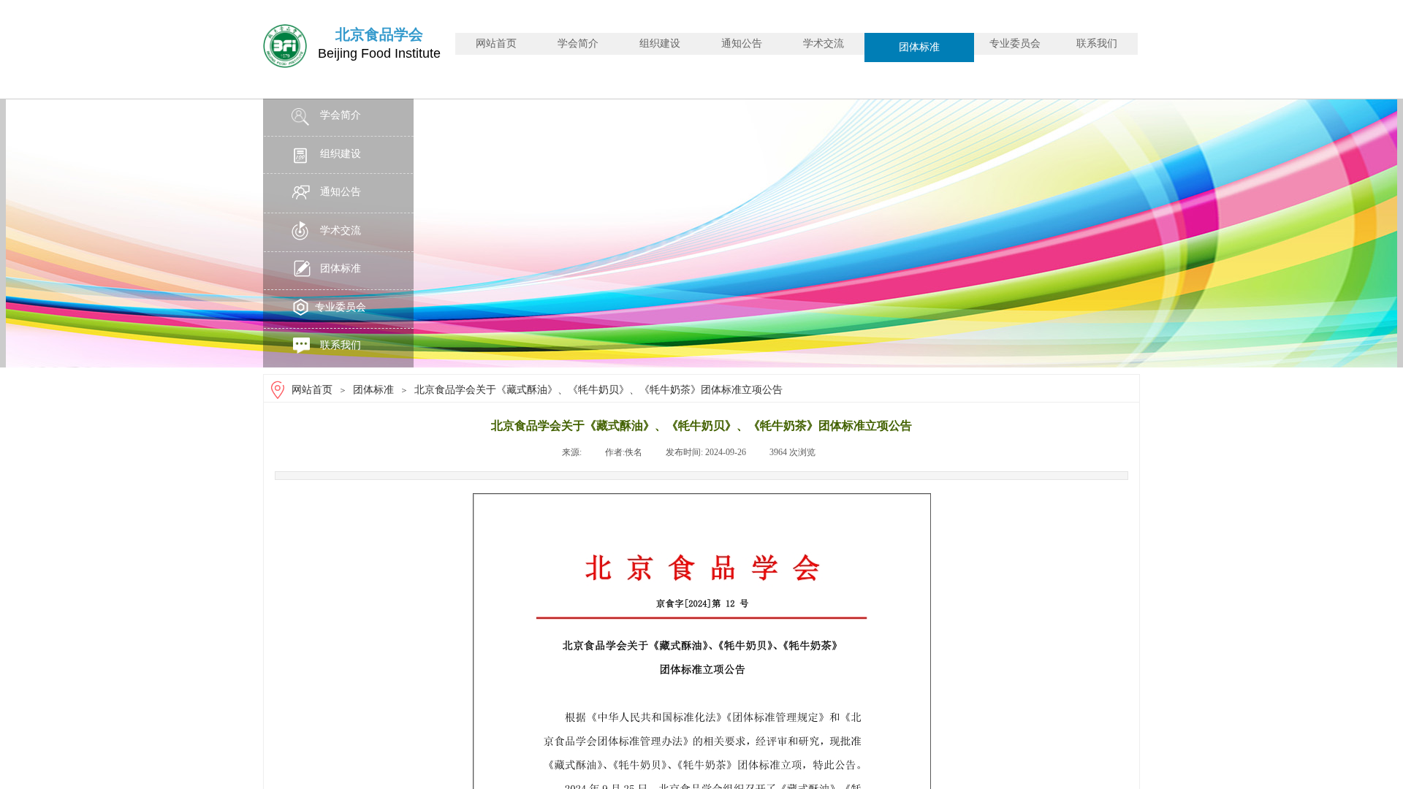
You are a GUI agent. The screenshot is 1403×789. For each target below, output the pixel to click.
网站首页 (496, 43)
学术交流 (823, 43)
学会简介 (578, 43)
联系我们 (1096, 43)
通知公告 (741, 43)
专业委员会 (1015, 43)
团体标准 (919, 47)
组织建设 (659, 43)
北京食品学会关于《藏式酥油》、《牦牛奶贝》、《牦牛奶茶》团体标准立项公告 (598, 389)
